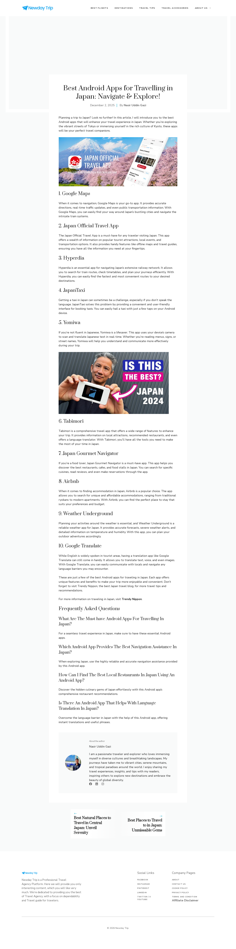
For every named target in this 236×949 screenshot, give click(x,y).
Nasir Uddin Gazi (135, 105)
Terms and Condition (184, 897)
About (176, 880)
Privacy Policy (180, 892)
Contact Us (179, 884)
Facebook (142, 880)
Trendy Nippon (132, 599)
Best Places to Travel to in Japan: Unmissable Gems (145, 825)
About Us (201, 8)
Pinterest (143, 888)
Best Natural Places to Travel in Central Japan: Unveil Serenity (92, 825)
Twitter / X (144, 897)
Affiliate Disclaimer (185, 900)
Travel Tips (147, 8)
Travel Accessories (175, 8)
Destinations (124, 8)
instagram (143, 884)
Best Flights (99, 8)
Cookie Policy (180, 888)
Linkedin (142, 892)
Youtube (142, 899)
